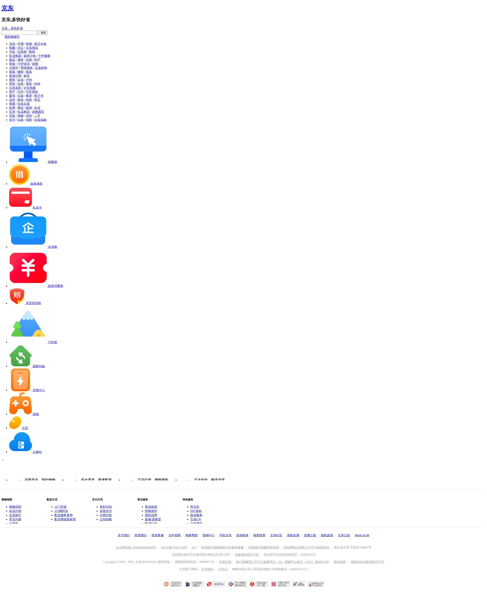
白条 (21, 119)
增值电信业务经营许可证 (367, 562)
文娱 (21, 95)
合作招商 (175, 535)
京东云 (223, 569)
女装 (21, 83)
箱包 (21, 99)
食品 (12, 59)
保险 (29, 119)
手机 (12, 51)
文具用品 (32, 47)
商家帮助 (191, 535)
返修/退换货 (153, 519)
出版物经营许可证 (247, 554)
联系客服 (158, 535)
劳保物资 (27, 67)
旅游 (29, 107)
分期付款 (106, 515)
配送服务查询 (63, 515)
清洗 (29, 115)
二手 (37, 115)
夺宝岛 (194, 506)
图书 (12, 95)
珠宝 (37, 99)
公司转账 (106, 519)
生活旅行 (15, 515)
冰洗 (12, 43)
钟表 (29, 99)
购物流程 (15, 506)
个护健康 (44, 55)
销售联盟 (259, 535)
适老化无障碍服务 (298, 584)
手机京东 (225, 535)
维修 (21, 115)
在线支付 (106, 511)
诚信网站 (216, 584)
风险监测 (293, 535)
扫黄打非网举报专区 (280, 584)
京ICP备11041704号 (174, 547)
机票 (12, 107)
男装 (12, 83)
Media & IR (362, 535)
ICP (194, 547)
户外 (29, 79)
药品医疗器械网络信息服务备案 (222, 547)
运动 (21, 79)
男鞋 (12, 79)
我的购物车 (12, 36)
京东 (8, 8)
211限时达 (61, 511)
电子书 (38, 95)
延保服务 (196, 515)
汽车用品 (32, 91)
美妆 (12, 63)
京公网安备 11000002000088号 (136, 547)
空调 (21, 43)
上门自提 (60, 506)
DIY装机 (196, 511)
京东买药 (15, 87)
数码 (32, 51)
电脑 (12, 47)
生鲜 (29, 59)
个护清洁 (24, 63)
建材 (21, 71)
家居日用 (15, 75)
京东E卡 (195, 519)
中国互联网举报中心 (237, 584)
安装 (12, 115)
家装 (12, 71)
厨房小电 (30, 55)
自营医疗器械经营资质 (264, 547)
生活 (37, 107)
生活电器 (15, 55)
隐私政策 (327, 535)
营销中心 (208, 535)
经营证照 (225, 562)
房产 (12, 91)
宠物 (35, 63)
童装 (29, 83)
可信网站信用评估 (173, 584)
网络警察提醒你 (194, 584)
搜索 (42, 32)
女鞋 (12, 99)
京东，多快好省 (12, 28)
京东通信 (196, 523)
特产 (37, 59)
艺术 (12, 111)
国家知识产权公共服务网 (315, 584)
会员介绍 (15, 511)
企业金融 (40, 119)
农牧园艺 (38, 111)
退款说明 (151, 515)
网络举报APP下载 (259, 584)
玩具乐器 (24, 103)
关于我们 (124, 535)
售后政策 (151, 506)
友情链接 (242, 535)
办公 (21, 47)
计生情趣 (30, 87)
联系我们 (141, 535)
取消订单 (151, 523)
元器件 (13, 67)
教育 (29, 95)
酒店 (21, 107)
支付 (12, 119)
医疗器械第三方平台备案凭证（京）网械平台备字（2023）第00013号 (283, 562)
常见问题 (15, 519)
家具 (29, 71)
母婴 (12, 103)
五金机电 (41, 67)
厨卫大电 (40, 43)
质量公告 (310, 535)
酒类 (21, 59)
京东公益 (344, 535)
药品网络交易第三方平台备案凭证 (307, 547)
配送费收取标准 (65, 519)
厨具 (27, 75)
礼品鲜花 (24, 111)
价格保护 (151, 511)
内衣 (37, 83)
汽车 (21, 91)
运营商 (22, 51)
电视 (29, 43)
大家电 (13, 523)
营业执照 (340, 562)
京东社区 (276, 535)
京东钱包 (207, 569)
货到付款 (106, 506)
